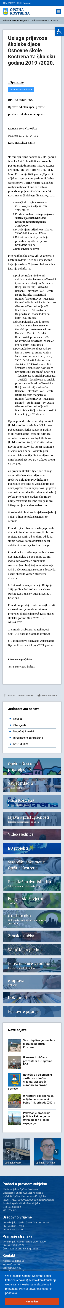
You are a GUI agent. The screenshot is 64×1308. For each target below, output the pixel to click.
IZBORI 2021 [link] (20, 744)
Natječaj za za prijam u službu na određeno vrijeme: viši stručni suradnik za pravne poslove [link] (30, 1081)
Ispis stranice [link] (49, 695)
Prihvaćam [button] (32, 1301)
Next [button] (56, 1152)
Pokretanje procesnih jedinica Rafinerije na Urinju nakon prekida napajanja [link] (36, 1118)
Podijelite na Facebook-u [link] (20, 695)
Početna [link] (7, 20)
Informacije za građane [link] (28, 737)
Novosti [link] (18, 718)
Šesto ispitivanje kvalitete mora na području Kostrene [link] (39, 1044)
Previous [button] (8, 1152)
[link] (59, 31)
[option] (16, 1151)
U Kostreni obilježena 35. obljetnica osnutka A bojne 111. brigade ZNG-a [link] (39, 1099)
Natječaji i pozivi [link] (21, 20)
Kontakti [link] (27, 3)
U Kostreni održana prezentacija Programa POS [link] (37, 1061)
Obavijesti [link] (19, 725)
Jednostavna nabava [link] (42, 20)
